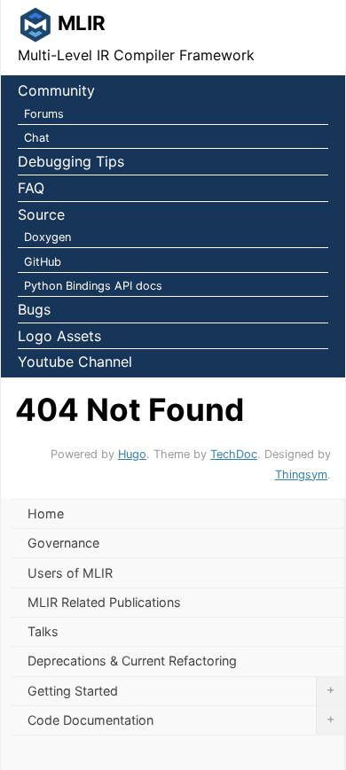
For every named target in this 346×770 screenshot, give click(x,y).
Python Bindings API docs (93, 285)
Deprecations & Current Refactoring (132, 660)
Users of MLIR (70, 572)
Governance (63, 542)
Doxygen (47, 237)
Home (46, 513)
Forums (44, 114)
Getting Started (181, 689)
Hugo (132, 454)
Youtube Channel (75, 361)
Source (41, 214)
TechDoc (233, 454)
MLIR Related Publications (104, 602)
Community (56, 90)
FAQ (31, 188)
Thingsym (301, 474)
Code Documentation (181, 719)
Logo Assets (59, 336)
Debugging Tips (71, 161)
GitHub (42, 261)
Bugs (34, 309)
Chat (37, 137)
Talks (43, 631)
